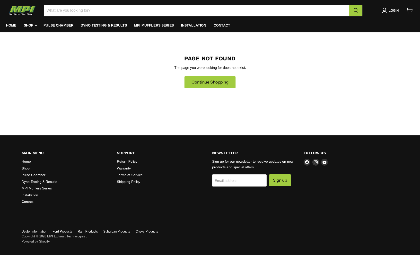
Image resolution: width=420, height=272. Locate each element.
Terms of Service (130, 175)
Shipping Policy (128, 182)
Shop (29, 25)
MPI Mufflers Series (154, 25)
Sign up (280, 180)
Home (11, 25)
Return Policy (127, 161)
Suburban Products (116, 231)
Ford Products (62, 231)
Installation (193, 25)
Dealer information (34, 231)
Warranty (124, 168)
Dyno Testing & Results (104, 25)
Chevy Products (147, 231)
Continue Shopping (210, 82)
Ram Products (88, 231)
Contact (222, 25)
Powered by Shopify (36, 241)
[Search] (355, 10)
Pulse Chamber (58, 25)
